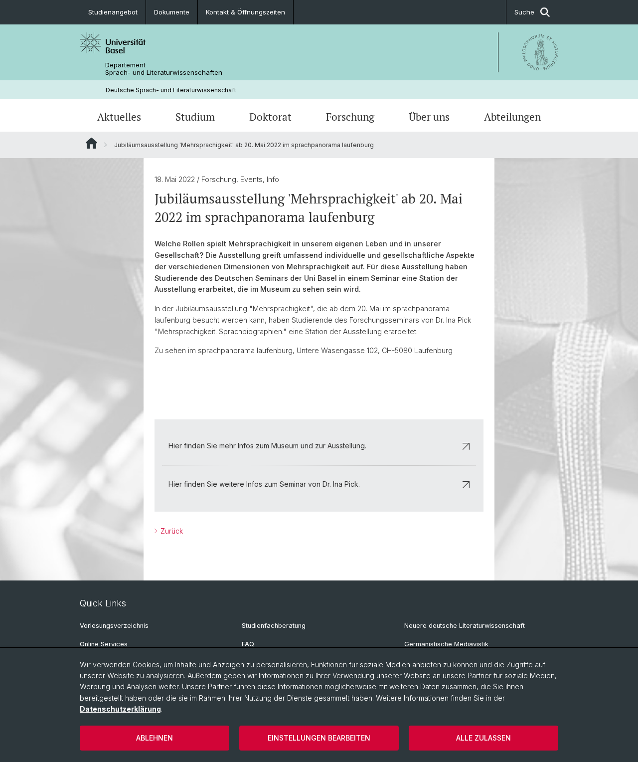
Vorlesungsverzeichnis (114, 625)
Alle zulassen (483, 738)
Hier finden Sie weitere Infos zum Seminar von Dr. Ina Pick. (264, 484)
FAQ (248, 644)
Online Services (104, 644)
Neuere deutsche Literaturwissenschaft (464, 625)
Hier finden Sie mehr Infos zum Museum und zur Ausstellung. (267, 445)
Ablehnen (154, 738)
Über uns (429, 117)
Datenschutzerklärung (120, 709)
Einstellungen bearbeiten (319, 738)
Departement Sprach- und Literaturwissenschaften (163, 68)
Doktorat (270, 117)
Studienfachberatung (274, 625)
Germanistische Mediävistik (446, 644)
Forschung (350, 117)
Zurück (171, 531)
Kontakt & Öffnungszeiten (245, 12)
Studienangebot (113, 12)
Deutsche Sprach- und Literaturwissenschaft (171, 90)
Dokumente (171, 12)
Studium (195, 117)
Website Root (91, 143)
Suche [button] (524, 12)
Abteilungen (512, 117)
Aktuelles (119, 117)
